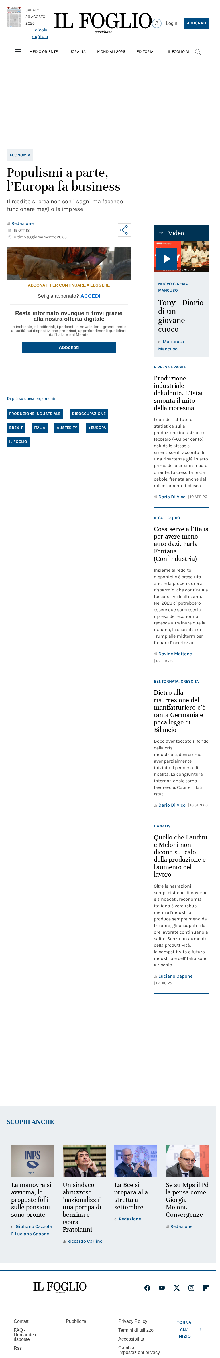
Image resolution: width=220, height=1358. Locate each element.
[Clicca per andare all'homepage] (60, 1287)
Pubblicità (76, 1320)
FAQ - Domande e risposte (26, 1334)
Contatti (22, 1320)
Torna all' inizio (184, 1328)
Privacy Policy (132, 1320)
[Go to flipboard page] (206, 1287)
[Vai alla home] (103, 23)
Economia (20, 155)
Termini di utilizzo (136, 1329)
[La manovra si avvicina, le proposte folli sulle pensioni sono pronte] (32, 1160)
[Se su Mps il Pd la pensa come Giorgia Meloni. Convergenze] (184, 1160)
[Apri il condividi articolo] (124, 230)
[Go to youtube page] (162, 1287)
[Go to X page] (177, 1287)
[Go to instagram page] (191, 1287)
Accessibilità (131, 1338)
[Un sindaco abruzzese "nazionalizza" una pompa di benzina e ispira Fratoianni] (82, 1160)
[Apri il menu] (18, 51)
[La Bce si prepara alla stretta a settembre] (133, 1160)
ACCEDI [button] (90, 296)
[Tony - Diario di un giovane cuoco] (181, 256)
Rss (18, 1347)
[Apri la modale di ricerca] (197, 51)
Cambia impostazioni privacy (139, 1349)
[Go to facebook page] (147, 1287)
